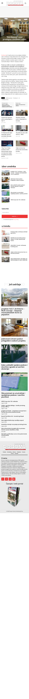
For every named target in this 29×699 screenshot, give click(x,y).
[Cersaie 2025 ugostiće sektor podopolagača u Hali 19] (7, 113)
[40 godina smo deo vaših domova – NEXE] (22, 128)
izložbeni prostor (8, 98)
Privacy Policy (16, 219)
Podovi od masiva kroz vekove (20, 105)
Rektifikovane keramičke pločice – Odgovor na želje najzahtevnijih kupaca (18, 239)
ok (19, 98)
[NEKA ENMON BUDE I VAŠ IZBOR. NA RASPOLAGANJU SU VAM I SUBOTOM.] (6, 259)
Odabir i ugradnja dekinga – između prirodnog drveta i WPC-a (13, 406)
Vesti (14, 34)
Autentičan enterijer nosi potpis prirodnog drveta (14, 424)
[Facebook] (2, 479)
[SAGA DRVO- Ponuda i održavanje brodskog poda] (6, 246)
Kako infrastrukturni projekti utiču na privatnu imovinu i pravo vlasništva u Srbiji (13, 429)
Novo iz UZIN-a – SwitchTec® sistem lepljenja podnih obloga (7, 105)
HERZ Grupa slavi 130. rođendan (18, 199)
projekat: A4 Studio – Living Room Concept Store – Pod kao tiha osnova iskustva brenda (14, 411)
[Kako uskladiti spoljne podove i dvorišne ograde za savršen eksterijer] (6, 186)
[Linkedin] (10, 479)
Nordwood (3, 55)
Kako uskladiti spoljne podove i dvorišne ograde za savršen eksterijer (18, 186)
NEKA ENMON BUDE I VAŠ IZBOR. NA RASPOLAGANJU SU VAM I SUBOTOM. (19, 259)
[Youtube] (13, 479)
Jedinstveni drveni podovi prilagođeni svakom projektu (17, 179)
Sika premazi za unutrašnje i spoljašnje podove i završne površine (19, 193)
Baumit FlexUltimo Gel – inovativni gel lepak (12, 416)
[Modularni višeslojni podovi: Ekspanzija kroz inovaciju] (22, 113)
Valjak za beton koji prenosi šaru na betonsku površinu (22, 149)
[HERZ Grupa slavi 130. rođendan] (6, 200)
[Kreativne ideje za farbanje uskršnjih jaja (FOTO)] (6, 232)
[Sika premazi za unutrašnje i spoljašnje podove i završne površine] (6, 193)
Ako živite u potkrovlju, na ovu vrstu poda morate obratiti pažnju (14, 434)
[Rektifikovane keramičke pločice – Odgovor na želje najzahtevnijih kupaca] (6, 239)
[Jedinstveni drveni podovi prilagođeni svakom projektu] (6, 179)
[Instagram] (6, 479)
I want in (14, 216)
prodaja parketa (5, 99)
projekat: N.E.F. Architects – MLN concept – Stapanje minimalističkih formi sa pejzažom (19, 173)
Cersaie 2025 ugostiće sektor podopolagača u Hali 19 (6, 119)
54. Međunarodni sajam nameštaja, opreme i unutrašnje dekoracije (6, 134)
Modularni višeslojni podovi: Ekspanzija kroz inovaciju (21, 119)
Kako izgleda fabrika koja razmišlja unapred (12, 420)
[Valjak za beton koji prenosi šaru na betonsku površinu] (22, 143)
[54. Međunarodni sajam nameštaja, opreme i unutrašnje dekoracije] (7, 128)
